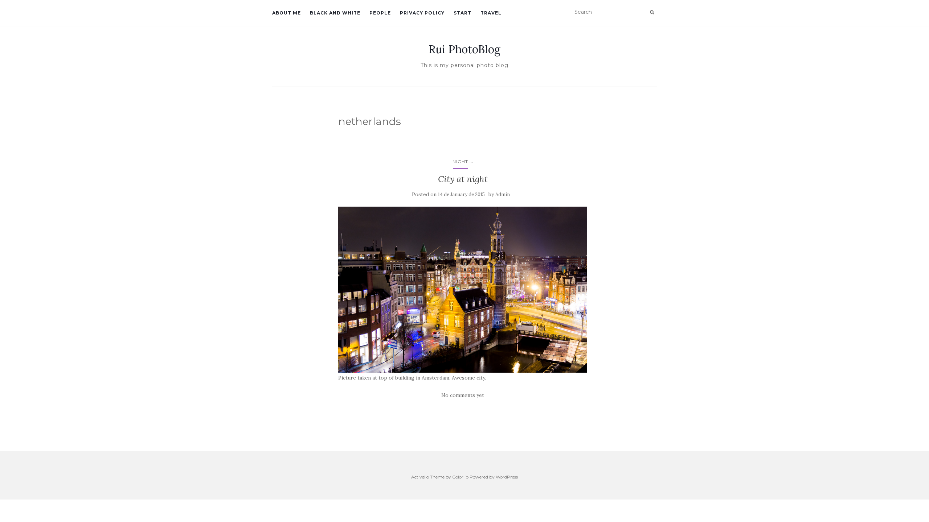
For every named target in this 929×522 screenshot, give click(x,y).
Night (460, 161)
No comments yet (462, 395)
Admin (502, 194)
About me (286, 13)
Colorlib (460, 477)
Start (462, 13)
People (380, 13)
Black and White (335, 13)
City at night (463, 179)
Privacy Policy (422, 13)
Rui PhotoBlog (464, 49)
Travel (491, 13)
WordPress (507, 477)
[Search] (652, 12)
